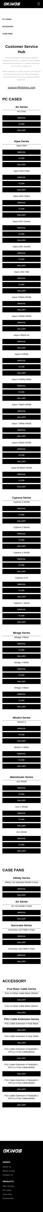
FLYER (21, 124)
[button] (39, 4)
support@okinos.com (21, 87)
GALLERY (21, 130)
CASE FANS (7, 34)
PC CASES (6, 19)
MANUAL (21, 118)
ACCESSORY (8, 26)
